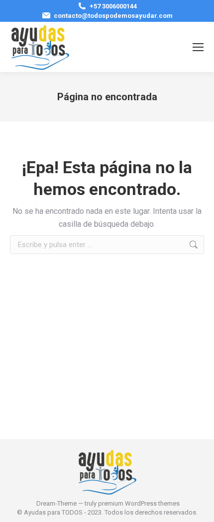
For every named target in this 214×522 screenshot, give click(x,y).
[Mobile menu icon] (198, 47)
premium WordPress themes (139, 503)
